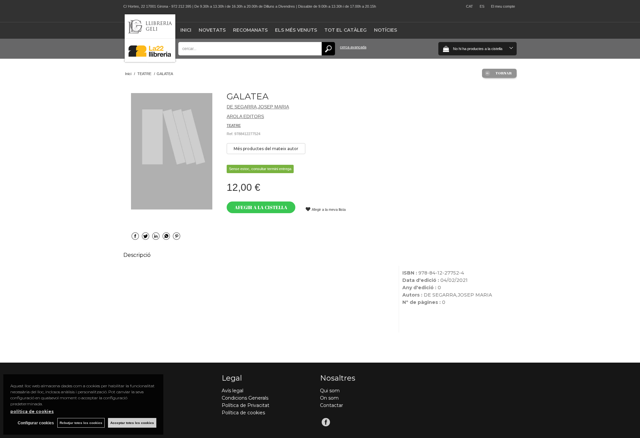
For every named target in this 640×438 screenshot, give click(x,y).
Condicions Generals (245, 398)
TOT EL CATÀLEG (345, 30)
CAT (469, 6)
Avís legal (232, 391)
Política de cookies (243, 413)
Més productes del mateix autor (266, 148)
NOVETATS (212, 30)
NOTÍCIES (385, 30)
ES (482, 6)
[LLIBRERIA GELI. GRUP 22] (150, 60)
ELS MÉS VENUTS (296, 30)
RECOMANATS (250, 30)
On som (329, 398)
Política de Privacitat (245, 405)
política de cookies (32, 411)
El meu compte (503, 6)
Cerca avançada (353, 47)
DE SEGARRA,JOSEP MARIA (258, 106)
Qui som (330, 391)
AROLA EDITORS (245, 116)
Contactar (331, 405)
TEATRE (234, 125)
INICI (185, 30)
